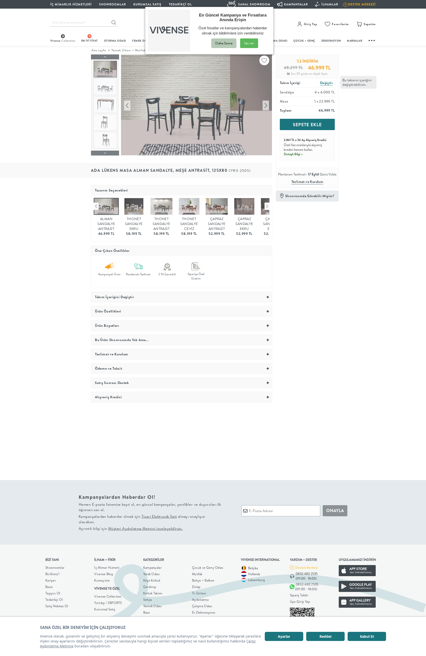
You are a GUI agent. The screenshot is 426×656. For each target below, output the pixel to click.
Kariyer (50, 580)
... (372, 39)
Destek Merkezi (306, 567)
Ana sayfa (98, 50)
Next (267, 206)
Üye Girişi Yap (300, 601)
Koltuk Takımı (152, 593)
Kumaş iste (102, 580)
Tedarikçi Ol (180, 4)
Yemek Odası (152, 606)
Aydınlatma (200, 599)
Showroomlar (54, 567)
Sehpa (147, 599)
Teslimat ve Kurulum (307, 181)
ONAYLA (335, 510)
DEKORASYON (331, 41)
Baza (146, 612)
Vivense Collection (107, 596)
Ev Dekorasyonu (203, 612)
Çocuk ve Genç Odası (207, 567)
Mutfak (197, 574)
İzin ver (249, 43)
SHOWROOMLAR (112, 4)
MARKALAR (354, 41)
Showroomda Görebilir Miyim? (310, 195)
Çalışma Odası (202, 606)
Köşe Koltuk (151, 580)
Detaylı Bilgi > (293, 154)
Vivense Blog (103, 574)
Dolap (196, 587)
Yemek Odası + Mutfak (128, 50)
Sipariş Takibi (299, 595)
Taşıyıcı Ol (52, 593)
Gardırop (149, 587)
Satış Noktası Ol (56, 606)
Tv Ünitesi (199, 593)
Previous (96, 206)
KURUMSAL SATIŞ (147, 4)
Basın (49, 587)
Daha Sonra (223, 43)
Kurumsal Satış (104, 609)
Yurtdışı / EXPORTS (108, 603)
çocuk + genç (304, 41)
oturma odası (115, 41)
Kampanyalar (152, 567)
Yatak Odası (151, 574)
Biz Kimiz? (52, 574)
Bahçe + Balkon (203, 580)
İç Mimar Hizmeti (106, 567)
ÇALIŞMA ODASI (276, 41)
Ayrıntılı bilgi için (131, 528)
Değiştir (326, 82)
